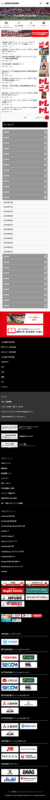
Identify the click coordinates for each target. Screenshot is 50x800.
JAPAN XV (4, 362)
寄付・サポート (6, 483)
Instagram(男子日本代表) (9, 561)
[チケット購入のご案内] (25, 318)
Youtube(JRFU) (6, 546)
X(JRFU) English (6, 536)
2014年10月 (8, 211)
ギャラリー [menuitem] (44, 26)
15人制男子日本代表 (15, 9)
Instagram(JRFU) (7, 556)
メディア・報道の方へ (8, 493)
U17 (2, 382)
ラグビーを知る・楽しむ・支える (12, 406)
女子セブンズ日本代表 (8, 352)
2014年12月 (8, 202)
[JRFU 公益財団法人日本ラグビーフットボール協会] (10, 3)
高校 (2, 377)
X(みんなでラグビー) (8, 541)
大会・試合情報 (6, 401)
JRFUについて (6, 463)
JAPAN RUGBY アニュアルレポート (13, 416)
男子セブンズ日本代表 (8, 347)
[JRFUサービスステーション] (25, 330)
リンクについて (23, 792)
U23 (2, 367)
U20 (2, 372)
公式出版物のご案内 (7, 488)
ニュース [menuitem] (6, 26)
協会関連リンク (6, 473)
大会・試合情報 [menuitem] (19, 26)
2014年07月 (8, 225)
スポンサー (4, 478)
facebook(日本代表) (7, 521)
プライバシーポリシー (35, 792)
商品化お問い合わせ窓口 (9, 498)
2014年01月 (8, 251)
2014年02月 (8, 247)
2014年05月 (8, 233)
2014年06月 (8, 229)
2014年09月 (8, 216)
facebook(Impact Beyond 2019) (12, 526)
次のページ (40, 117)
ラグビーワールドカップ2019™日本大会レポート (17, 412)
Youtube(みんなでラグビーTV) (11, 551)
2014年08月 (8, 220)
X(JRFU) (4, 531)
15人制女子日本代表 (8, 357)
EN (43, 3)
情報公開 (4, 468)
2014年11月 (8, 207)
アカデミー (4, 387)
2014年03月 (8, 242)
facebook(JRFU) (6, 516)
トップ (3, 9)
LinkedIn (4, 571)
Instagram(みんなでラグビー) (11, 566)
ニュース (4, 397)
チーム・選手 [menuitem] (31, 26)
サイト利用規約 (12, 792)
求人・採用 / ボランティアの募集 (12, 503)
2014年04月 (8, 238)
